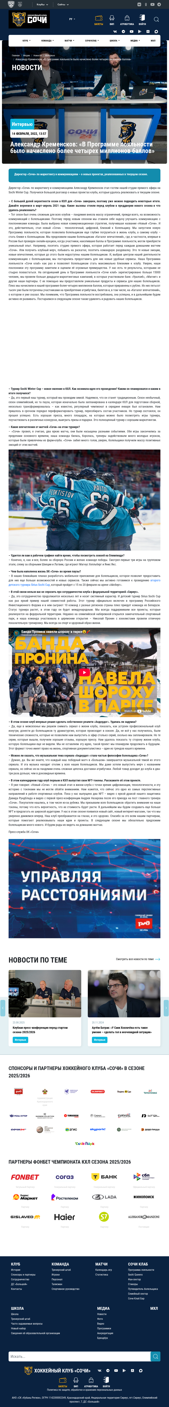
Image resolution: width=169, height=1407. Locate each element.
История (15, 1269)
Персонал (57, 1279)
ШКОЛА (17, 1308)
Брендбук (102, 1338)
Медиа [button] (134, 40)
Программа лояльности (141, 1269)
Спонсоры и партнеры (23, 1274)
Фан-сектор (134, 1279)
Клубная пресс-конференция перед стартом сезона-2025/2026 (40, 1030)
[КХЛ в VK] (139, 4)
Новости (101, 1314)
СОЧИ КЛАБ (138, 1264)
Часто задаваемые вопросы (27, 1323)
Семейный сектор (138, 1293)
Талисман (57, 1284)
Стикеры (133, 1284)
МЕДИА (103, 1308)
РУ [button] (71, 19)
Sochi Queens (135, 1274)
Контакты (16, 1289)
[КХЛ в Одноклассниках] (146, 4)
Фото (100, 1318)
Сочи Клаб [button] (91, 40)
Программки (104, 1328)
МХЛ (153, 40)
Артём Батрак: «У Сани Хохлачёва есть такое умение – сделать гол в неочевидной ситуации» (122, 1030)
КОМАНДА (60, 1264)
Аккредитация (105, 1333)
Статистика (101, 1274)
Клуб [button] (26, 40)
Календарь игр (103, 1269)
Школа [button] (114, 40)
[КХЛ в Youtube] (152, 4)
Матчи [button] (68, 40)
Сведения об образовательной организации (35, 1333)
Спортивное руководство (65, 1289)
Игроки (56, 1274)
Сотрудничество (20, 1279)
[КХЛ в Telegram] (159, 4)
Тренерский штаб (61, 1269)
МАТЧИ (101, 1264)
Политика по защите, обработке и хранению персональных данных (84, 1389)
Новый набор (18, 1328)
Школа (14, 1314)
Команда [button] (46, 40)
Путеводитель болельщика (143, 1289)
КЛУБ (15, 1264)
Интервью (20, 1039)
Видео (100, 1323)
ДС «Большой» (19, 1284)
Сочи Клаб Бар (136, 1298)
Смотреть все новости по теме (135, 959)
